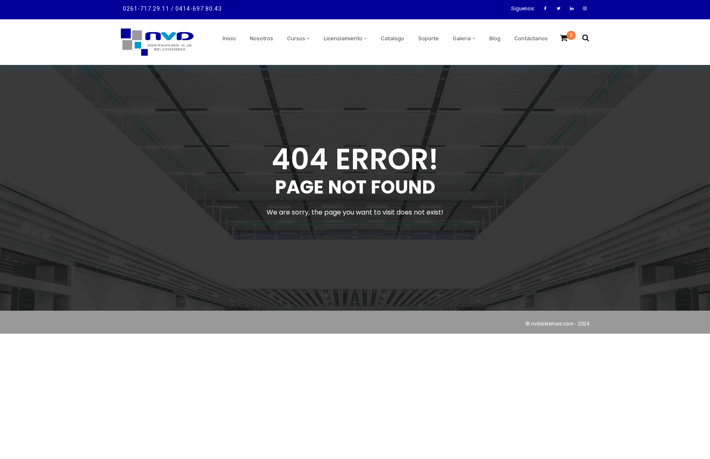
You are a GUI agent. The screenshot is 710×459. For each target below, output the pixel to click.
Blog (494, 38)
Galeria (462, 38)
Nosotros (261, 38)
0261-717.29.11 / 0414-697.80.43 (172, 8)
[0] (564, 40)
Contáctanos (531, 38)
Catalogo (392, 38)
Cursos (296, 38)
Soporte (428, 38)
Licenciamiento (343, 38)
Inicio (229, 38)
